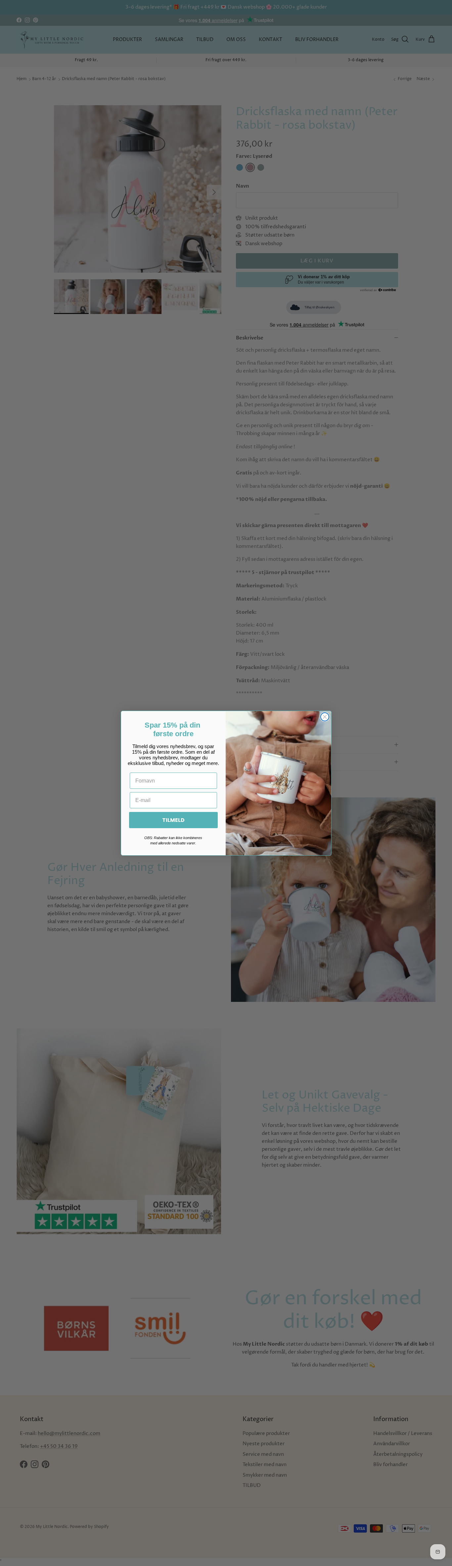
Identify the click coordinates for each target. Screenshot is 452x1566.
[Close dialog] (325, 717)
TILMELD (173, 820)
